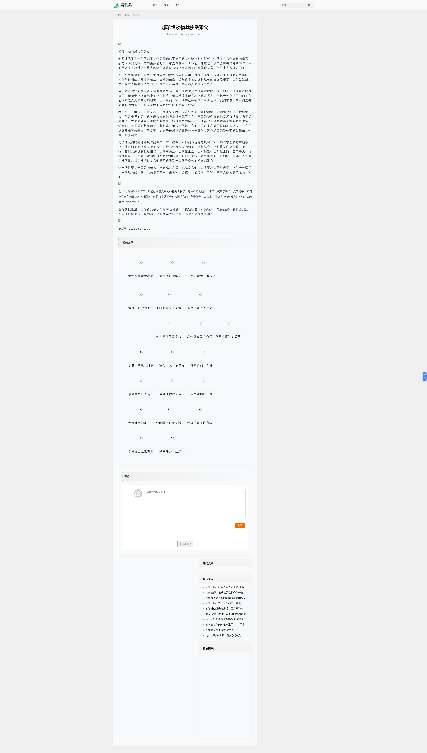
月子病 (222, 680)
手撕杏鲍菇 (211, 692)
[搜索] (309, 5)
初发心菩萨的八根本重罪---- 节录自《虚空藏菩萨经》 (235, 624)
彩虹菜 (237, 697)
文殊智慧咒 (211, 663)
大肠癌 (224, 686)
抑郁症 (209, 703)
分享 (424, 376)
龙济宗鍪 (210, 669)
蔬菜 (209, 731)
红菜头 (209, 680)
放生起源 (173, 34)
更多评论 (184, 544)
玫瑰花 (235, 709)
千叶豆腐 (238, 675)
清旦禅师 (229, 658)
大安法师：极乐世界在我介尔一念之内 (227, 592)
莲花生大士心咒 (230, 663)
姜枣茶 (209, 714)
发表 (240, 525)
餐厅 (178, 5)
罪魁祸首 (210, 697)
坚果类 (226, 692)
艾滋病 (209, 675)
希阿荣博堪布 (212, 658)
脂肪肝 (224, 697)
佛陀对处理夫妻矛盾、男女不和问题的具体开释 (232, 608)
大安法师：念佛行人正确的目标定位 (226, 613)
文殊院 (239, 669)
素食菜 (222, 714)
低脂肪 (222, 703)
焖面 (221, 726)
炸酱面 (209, 726)
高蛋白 (235, 703)
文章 (166, 5)
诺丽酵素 (210, 686)
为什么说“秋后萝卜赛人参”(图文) (224, 635)
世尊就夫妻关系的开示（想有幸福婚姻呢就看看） (233, 597)
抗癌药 (225, 720)
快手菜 (233, 726)
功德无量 (211, 720)
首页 (155, 5)
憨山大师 (238, 686)
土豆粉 (209, 709)
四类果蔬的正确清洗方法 (219, 630)
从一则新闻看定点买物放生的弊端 (224, 619)
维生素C (223, 675)
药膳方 (239, 720)
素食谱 (235, 714)
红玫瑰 (222, 709)
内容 (127, 15)
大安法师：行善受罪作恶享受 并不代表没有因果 (232, 587)
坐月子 (235, 680)
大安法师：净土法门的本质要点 (223, 603)
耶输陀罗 (225, 669)
